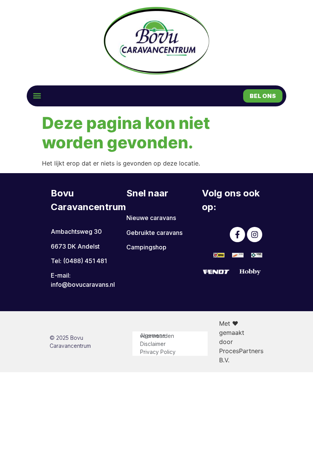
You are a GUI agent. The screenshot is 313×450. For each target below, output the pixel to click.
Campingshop (146, 247)
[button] (37, 96)
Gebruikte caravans (154, 232)
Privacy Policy (158, 352)
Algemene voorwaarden (157, 335)
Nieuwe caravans (151, 218)
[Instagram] (254, 234)
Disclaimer (153, 344)
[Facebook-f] (237, 234)
